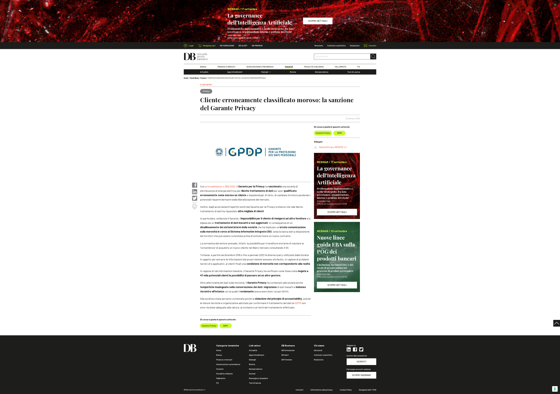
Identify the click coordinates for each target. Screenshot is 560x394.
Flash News (194, 78)
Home (186, 78)
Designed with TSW (367, 390)
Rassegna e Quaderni (258, 378)
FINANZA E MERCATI (226, 67)
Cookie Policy (346, 390)
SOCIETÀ (289, 67)
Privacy (203, 78)
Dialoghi (264, 72)
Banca (219, 355)
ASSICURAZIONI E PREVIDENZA (260, 67)
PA (358, 67)
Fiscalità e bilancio (224, 373)
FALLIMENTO (340, 67)
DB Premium (257, 45)
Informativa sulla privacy (321, 390)
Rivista (293, 72)
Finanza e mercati (224, 359)
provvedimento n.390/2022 (220, 186)
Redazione (354, 45)
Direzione (319, 45)
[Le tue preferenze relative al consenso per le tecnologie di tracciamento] (555, 389)
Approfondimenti (234, 72)
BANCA (203, 67)
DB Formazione (227, 45)
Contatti (299, 390)
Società (219, 369)
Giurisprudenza (321, 72)
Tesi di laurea (255, 383)
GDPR (298, 303)
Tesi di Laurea (353, 72)
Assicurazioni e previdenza (228, 364)
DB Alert (243, 45)
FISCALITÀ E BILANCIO (314, 67)
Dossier (252, 373)
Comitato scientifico (336, 45)
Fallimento (220, 378)
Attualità (204, 72)
